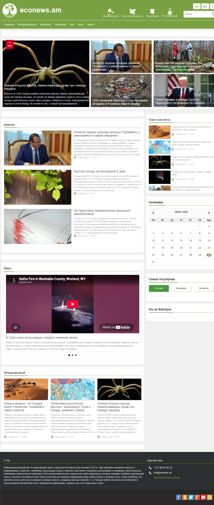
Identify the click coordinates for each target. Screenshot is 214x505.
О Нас (7, 460)
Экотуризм (60, 24)
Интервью (45, 24)
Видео (90, 24)
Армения (9, 24)
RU (205, 6)
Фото (81, 24)
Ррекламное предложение (167, 477)
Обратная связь (155, 460)
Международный (27, 24)
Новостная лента (159, 119)
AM (197, 6)
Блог (72, 24)
